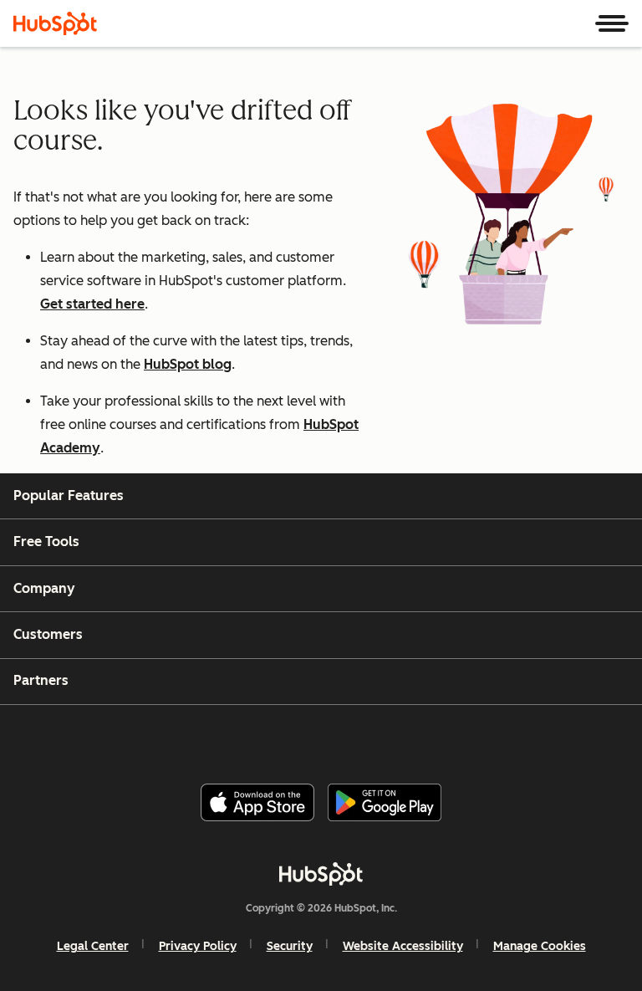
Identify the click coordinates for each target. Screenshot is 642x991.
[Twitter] (334, 737)
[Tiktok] (455, 737)
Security (290, 946)
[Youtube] (293, 737)
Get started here (92, 304)
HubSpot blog (188, 364)
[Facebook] (213, 737)
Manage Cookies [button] (539, 946)
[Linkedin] (374, 737)
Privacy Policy (198, 946)
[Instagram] (253, 737)
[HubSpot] (55, 23)
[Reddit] (415, 737)
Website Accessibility (403, 946)
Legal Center (93, 946)
